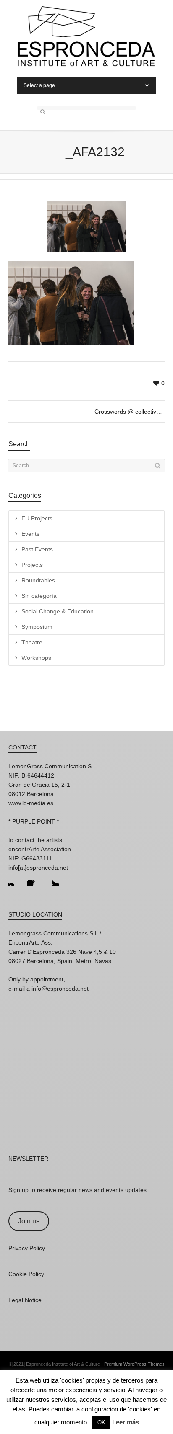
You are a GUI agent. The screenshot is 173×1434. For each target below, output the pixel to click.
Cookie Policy (26, 1274)
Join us (28, 1221)
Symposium (36, 626)
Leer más (125, 1422)
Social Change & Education (57, 611)
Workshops (36, 657)
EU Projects (36, 518)
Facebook (33, 879)
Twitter (52, 879)
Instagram (15, 879)
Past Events (37, 549)
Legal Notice (25, 1300)
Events (30, 533)
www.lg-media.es (30, 803)
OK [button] (101, 1422)
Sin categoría (39, 595)
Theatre (31, 642)
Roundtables (38, 580)
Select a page (39, 85)
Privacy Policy (26, 1248)
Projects (32, 564)
